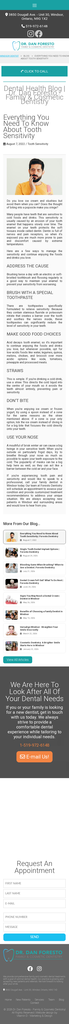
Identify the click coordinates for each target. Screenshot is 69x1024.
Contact (34, 1002)
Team (51, 999)
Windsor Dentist (9, 56)
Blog (61, 999)
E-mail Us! (37, 757)
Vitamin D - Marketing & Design (34, 1015)
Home (8, 999)
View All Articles (18, 660)
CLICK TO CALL (36, 71)
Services (39, 999)
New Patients (23, 999)
